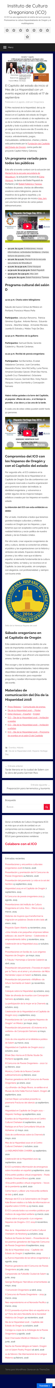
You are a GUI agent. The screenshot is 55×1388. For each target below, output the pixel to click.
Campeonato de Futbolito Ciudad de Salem (25, 1274)
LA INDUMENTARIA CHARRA (18, 1151)
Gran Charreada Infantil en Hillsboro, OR (23, 1338)
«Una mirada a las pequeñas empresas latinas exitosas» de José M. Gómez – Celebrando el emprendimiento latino (27, 936)
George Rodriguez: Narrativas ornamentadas (26, 1282)
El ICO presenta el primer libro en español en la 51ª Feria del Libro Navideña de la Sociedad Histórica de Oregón (27, 1314)
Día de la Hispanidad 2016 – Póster (24, 710)
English (36, 714)
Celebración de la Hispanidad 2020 (21, 1159)
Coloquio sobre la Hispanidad (19, 991)
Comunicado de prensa (34, 707)
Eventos (12, 747)
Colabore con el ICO (21, 844)
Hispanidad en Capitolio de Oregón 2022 (24, 1047)
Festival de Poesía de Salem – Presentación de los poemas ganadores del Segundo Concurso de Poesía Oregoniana (27, 1242)
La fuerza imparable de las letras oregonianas (26, 1258)
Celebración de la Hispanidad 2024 (21, 944)
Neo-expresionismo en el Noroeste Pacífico (25, 1302)
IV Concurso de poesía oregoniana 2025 (24, 896)
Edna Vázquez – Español (19, 714)
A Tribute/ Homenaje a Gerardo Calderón (25, 960)
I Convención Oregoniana (17, 1290)
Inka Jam (42, 198)
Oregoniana (39, 102)
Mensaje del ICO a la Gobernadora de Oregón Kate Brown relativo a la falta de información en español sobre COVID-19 (27, 1202)
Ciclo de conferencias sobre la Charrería (24, 1134)
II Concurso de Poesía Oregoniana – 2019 (24, 1294)
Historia (20, 747)
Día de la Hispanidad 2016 (20, 751)
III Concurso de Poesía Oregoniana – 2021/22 (26, 1063)
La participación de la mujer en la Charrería (25, 1003)
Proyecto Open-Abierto (16, 927)
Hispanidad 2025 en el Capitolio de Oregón (25, 888)
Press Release (14, 707)
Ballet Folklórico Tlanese (30, 184)
